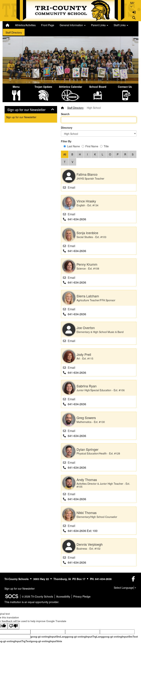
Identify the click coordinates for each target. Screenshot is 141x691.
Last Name (73, 146)
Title (106, 146)
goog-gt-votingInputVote (46, 641)
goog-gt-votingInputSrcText (120, 636)
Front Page (47, 25)
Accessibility (63, 596)
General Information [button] (72, 25)
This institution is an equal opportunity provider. (31, 602)
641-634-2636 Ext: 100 (82, 531)
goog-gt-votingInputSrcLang (48, 636)
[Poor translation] (13, 626)
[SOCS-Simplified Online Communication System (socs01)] (11, 596)
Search (65, 114)
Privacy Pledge (82, 596)
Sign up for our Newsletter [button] (30, 110)
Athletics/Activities (25, 25)
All (64, 154)
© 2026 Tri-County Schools (37, 596)
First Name (91, 146)
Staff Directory (14, 32)
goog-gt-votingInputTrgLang (85, 636)
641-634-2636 (77, 219)
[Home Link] (7, 25)
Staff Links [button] (120, 25)
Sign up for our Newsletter (21, 117)
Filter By (66, 141)
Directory (66, 127)
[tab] (31, 109)
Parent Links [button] (98, 25)
